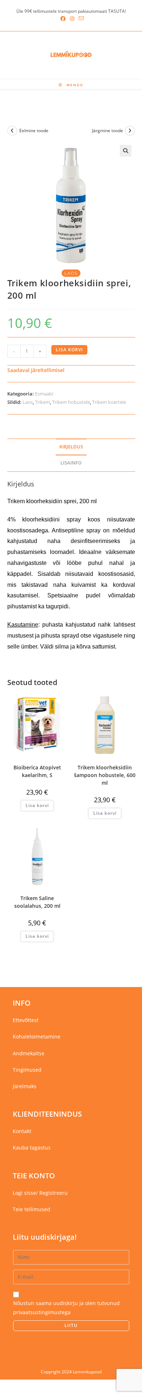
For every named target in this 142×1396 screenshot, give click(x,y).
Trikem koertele (109, 402)
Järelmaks (24, 1086)
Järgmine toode (107, 130)
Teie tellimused (31, 1209)
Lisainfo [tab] (71, 463)
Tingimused (27, 1069)
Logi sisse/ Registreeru (40, 1192)
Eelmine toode (33, 130)
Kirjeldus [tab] (71, 447)
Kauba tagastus (32, 1147)
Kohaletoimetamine (36, 1036)
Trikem (42, 402)
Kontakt (22, 1131)
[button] (125, 151)
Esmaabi (44, 393)
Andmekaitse (28, 1053)
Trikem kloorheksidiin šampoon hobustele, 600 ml (104, 775)
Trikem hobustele (71, 402)
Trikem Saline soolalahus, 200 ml (37, 902)
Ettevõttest (26, 1020)
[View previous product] (12, 131)
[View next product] (130, 131)
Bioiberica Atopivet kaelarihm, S (37, 771)
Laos (28, 402)
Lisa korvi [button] (37, 805)
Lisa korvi (69, 350)
